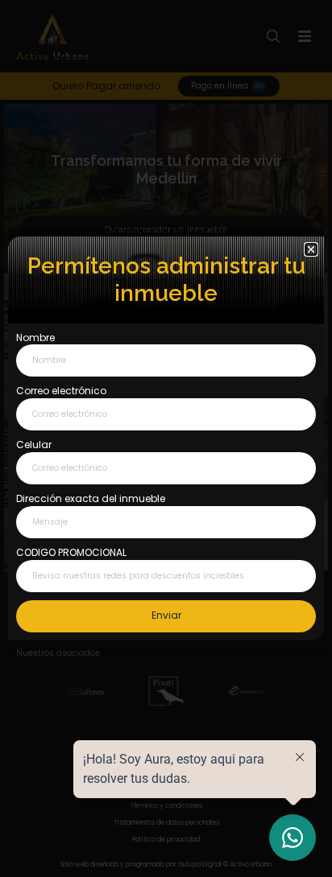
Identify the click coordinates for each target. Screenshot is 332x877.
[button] (311, 249)
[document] (166, 438)
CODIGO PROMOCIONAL (71, 552)
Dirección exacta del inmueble (90, 498)
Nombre (35, 337)
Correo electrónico (61, 391)
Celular (34, 444)
